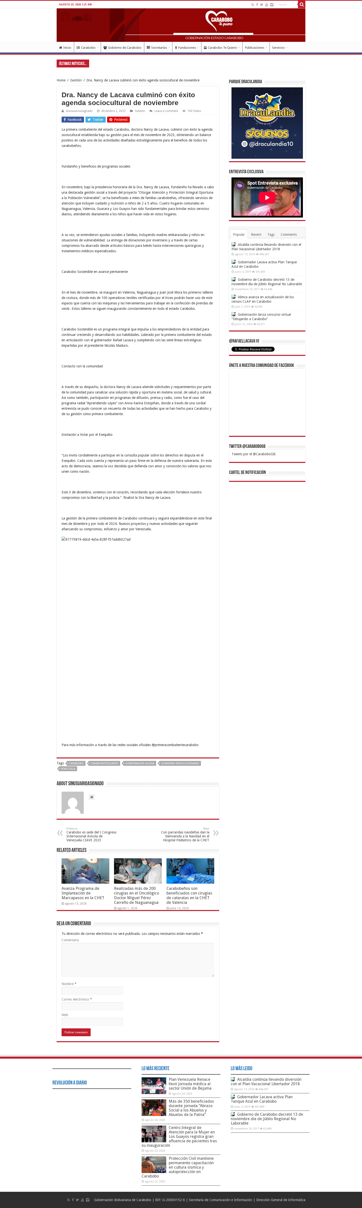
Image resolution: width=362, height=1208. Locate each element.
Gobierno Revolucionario (180, 763)
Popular (239, 234)
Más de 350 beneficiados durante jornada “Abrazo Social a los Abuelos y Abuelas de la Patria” (191, 1108)
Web (65, 1015)
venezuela (68, 768)
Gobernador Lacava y (106, 63)
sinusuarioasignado (79, 111)
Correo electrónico (77, 999)
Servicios (278, 47)
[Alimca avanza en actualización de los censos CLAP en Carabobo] (233, 297)
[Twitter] (262, 5)
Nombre (69, 984)
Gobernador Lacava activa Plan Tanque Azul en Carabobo (262, 1099)
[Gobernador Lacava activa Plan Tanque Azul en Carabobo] (233, 262)
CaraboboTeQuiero (104, 763)
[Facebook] (257, 5)
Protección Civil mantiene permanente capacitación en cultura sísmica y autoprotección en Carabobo (178, 1167)
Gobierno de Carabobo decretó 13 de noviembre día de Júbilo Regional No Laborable (267, 1119)
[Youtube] (267, 5)
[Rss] (253, 5)
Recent (256, 234)
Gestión (76, 80)
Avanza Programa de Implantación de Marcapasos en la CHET (83, 893)
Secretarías (159, 47)
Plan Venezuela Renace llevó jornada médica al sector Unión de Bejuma (190, 1084)
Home (61, 80)
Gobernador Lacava (139, 763)
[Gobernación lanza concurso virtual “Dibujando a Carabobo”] (233, 314)
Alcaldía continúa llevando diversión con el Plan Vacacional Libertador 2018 (266, 1081)
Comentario (70, 940)
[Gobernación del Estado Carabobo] (181, 25)
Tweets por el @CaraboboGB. (253, 454)
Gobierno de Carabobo (124, 47)
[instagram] (272, 5)
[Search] (301, 4)
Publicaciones (254, 47)
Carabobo (88, 47)
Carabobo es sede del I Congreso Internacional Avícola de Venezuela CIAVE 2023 (91, 834)
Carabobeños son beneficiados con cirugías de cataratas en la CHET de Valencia (189, 895)
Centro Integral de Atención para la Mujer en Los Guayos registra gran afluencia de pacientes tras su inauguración (179, 1136)
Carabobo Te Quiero (222, 47)
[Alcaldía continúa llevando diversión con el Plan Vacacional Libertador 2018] (233, 244)
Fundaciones (187, 47)
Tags (271, 234)
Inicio (67, 47)
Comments (289, 234)
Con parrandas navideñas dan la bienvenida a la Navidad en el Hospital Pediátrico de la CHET (185, 834)
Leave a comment (166, 111)
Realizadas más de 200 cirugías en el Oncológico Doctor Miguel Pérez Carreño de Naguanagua (136, 895)
